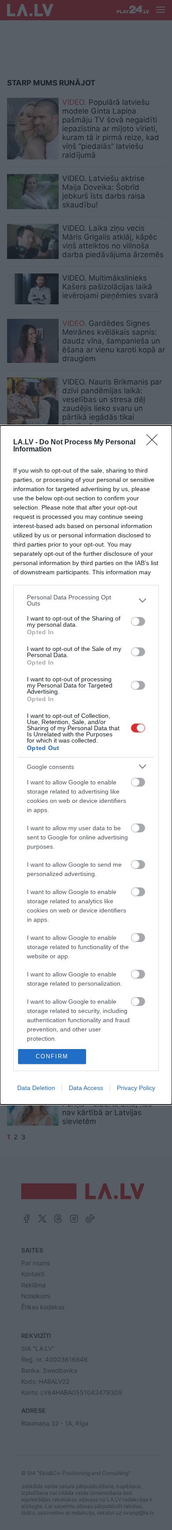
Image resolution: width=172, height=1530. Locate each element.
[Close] (154, 442)
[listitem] (86, 600)
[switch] (138, 621)
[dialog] (86, 764)
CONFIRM (52, 1056)
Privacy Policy (136, 1087)
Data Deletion (36, 1087)
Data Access (86, 1087)
